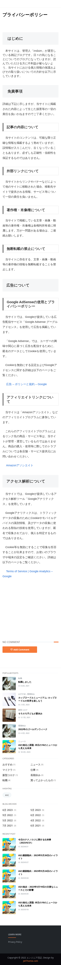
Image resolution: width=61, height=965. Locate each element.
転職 (20, 678)
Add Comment (21, 649)
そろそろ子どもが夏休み (30, 713)
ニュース (22, 741)
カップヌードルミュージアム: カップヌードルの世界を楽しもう (37, 699)
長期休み (31, 694)
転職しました (24, 681)
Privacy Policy (15, 941)
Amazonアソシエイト (19, 465)
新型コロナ (23, 710)
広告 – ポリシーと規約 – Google (26, 384)
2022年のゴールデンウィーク (32, 729)
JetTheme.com (30, 960)
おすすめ (22, 694)
